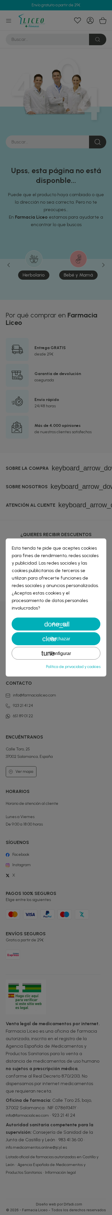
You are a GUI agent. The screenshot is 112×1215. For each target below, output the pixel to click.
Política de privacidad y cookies (73, 666)
